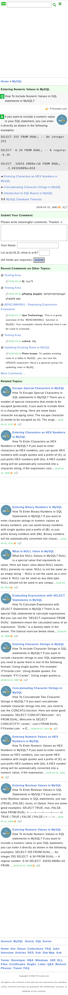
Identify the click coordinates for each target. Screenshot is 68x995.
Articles (20, 952)
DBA (30, 960)
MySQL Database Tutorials (24, 199)
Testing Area (12, 275)
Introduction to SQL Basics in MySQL (28, 193)
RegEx (31, 964)
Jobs (56, 948)
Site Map (49, 952)
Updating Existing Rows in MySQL (27, 347)
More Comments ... (13, 373)
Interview (7, 952)
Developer (18, 960)
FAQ (48, 948)
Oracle (29, 941)
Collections (35, 948)
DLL (60, 960)
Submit (38, 259)
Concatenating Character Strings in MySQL (32, 187)
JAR (53, 960)
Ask (38, 952)
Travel (17, 968)
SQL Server (44, 941)
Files (4, 964)
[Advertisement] (34, 43)
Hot (13, 948)
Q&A (50, 964)
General (6, 941)
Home (5, 81)
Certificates (17, 964)
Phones (6, 968)
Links (42, 964)
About (21, 948)
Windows (41, 960)
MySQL (17, 81)
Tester (5, 960)
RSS (31, 952)
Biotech (60, 964)
